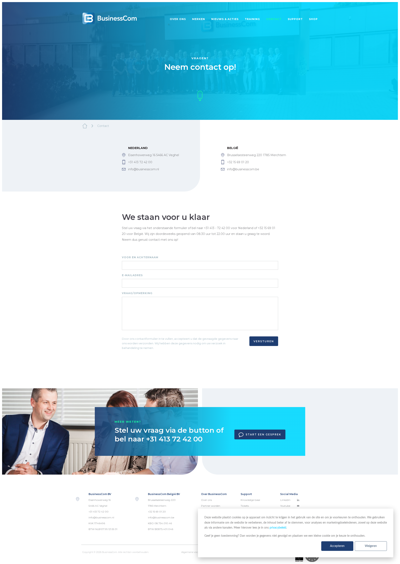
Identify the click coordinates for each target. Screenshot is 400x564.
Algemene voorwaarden (195, 552)
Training (252, 19)
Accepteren (337, 546)
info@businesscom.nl (143, 169)
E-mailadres (132, 275)
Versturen (264, 341)
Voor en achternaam (140, 257)
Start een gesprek (263, 434)
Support (295, 19)
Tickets (245, 505)
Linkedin (285, 499)
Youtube (285, 505)
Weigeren (371, 546)
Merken (198, 19)
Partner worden (210, 505)
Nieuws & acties (225, 19)
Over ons (178, 19)
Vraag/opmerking (137, 293)
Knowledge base (250, 499)
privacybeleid (278, 527)
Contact (273, 19)
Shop (313, 19)
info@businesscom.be (243, 169)
